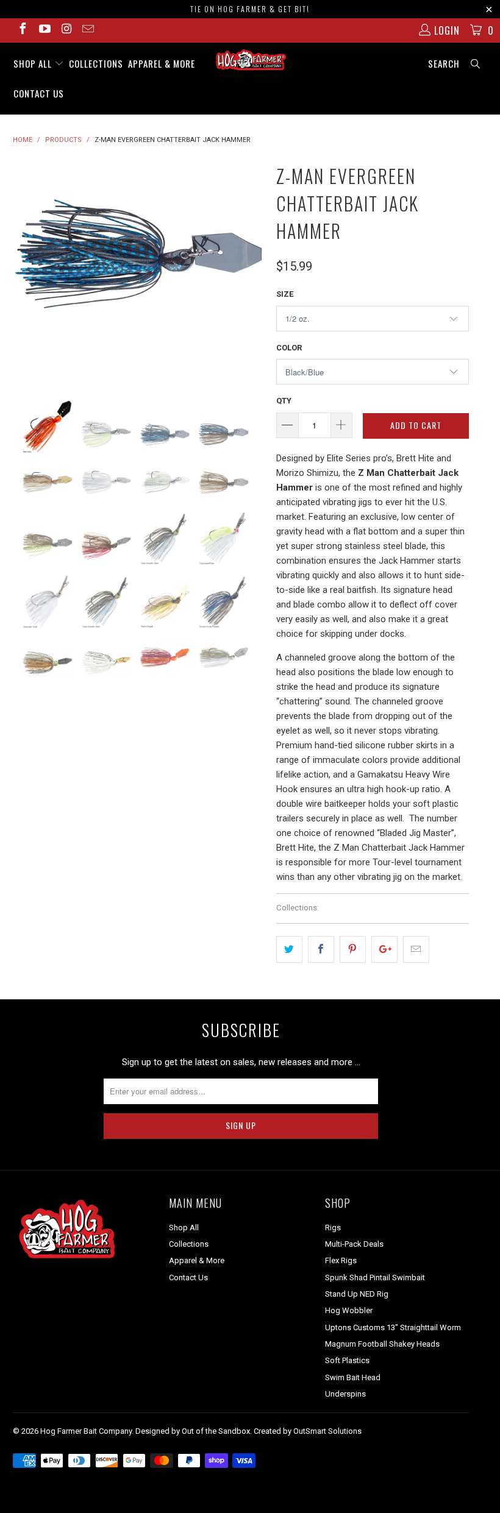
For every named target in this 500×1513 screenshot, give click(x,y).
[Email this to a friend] (416, 949)
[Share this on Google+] (384, 949)
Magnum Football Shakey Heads (382, 1343)
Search (444, 63)
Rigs (333, 1227)
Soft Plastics (347, 1360)
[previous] (26, 271)
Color (289, 347)
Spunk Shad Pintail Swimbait (375, 1277)
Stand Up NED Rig (356, 1294)
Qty (283, 400)
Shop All (33, 63)
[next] (251, 271)
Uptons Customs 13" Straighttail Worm (393, 1327)
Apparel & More (161, 63)
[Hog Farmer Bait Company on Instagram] (66, 30)
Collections (96, 63)
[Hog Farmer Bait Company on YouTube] (44, 30)
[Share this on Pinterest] (353, 949)
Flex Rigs (341, 1260)
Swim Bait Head (352, 1377)
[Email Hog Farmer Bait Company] (88, 30)
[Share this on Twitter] (289, 949)
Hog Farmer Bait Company (86, 1431)
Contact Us (38, 93)
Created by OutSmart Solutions (308, 1431)
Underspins (345, 1393)
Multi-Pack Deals (354, 1244)
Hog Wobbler (349, 1310)
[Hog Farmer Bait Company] (250, 61)
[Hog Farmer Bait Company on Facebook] (22, 30)
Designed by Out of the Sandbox (192, 1431)
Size (284, 294)
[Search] (476, 64)
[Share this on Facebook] (321, 949)
